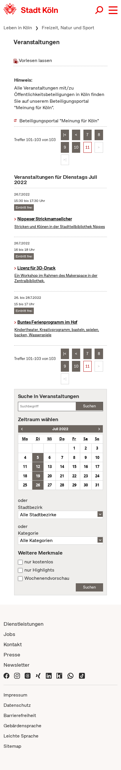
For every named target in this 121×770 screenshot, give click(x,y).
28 (62, 485)
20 (50, 476)
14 (62, 466)
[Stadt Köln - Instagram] (17, 675)
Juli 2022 (60, 428)
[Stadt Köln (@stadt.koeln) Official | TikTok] (82, 675)
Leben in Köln (18, 28)
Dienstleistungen (23, 623)
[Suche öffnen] (99, 10)
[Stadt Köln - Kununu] (59, 675)
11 (87, 147)
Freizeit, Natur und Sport (68, 28)
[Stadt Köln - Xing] (38, 675)
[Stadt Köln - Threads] (28, 675)
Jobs (9, 634)
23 (86, 476)
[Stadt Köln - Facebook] (6, 675)
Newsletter (17, 664)
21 (62, 476)
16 (86, 466)
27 (50, 485)
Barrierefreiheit (20, 715)
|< (64, 134)
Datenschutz (17, 705)
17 (97, 466)
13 (50, 466)
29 (74, 485)
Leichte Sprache (21, 736)
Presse (12, 654)
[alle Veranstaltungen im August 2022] (99, 429)
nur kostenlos (38, 562)
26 (38, 485)
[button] (113, 10)
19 (38, 476)
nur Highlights (39, 570)
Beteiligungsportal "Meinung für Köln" (59, 121)
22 (74, 476)
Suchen (89, 406)
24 (97, 476)
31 (97, 485)
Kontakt (13, 644)
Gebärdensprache (22, 726)
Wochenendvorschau (46, 578)
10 (76, 147)
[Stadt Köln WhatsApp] (70, 675)
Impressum (15, 695)
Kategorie (28, 530)
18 (25, 476)
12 (38, 466)
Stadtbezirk (30, 504)
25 (25, 485)
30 (86, 485)
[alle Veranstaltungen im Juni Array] (22, 429)
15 (74, 466)
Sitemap (12, 746)
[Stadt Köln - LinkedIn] (49, 675)
